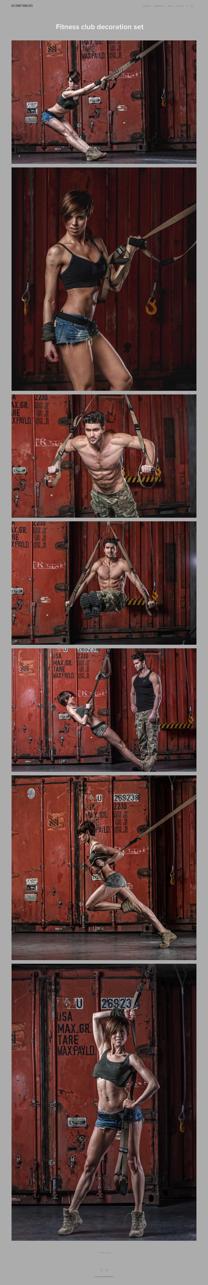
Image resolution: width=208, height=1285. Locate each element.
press (170, 6)
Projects (147, 6)
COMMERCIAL (159, 6)
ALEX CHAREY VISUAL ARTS (22, 5)
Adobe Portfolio (108, 1276)
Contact (180, 6)
